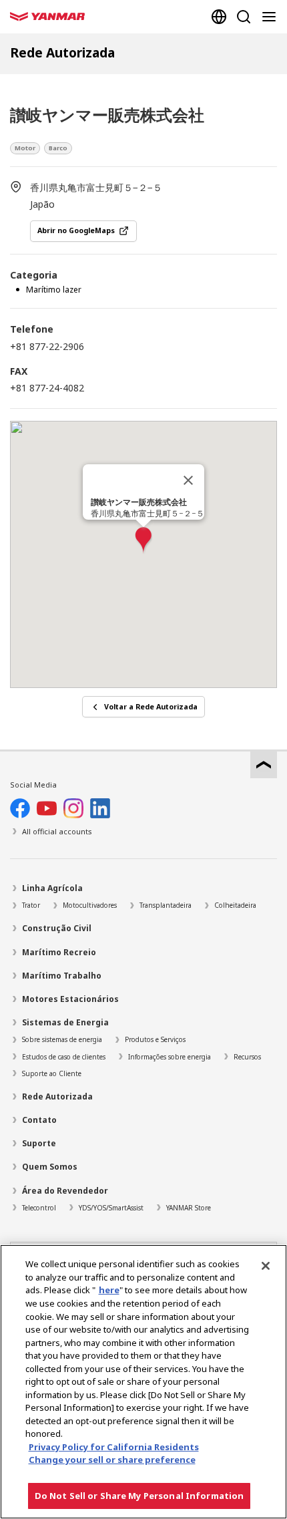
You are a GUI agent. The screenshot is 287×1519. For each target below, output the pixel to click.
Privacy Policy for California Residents (114, 1447)
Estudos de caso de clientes (63, 1056)
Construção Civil (56, 928)
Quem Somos (49, 1166)
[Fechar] (188, 480)
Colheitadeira (235, 905)
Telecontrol (39, 1207)
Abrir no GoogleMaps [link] (76, 230)
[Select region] (219, 17)
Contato (39, 1120)
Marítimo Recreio (59, 952)
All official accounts (57, 831)
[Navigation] (271, 17)
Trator (31, 905)
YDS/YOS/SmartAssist (111, 1207)
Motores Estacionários (70, 999)
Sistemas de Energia (65, 1022)
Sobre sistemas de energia (62, 1039)
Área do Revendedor (65, 1190)
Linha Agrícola (52, 888)
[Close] (265, 1266)
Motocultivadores (90, 905)
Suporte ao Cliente (51, 1073)
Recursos (247, 1056)
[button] (143, 541)
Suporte (39, 1143)
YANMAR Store (188, 1207)
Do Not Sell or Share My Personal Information (139, 1496)
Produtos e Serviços (155, 1039)
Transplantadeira (165, 905)
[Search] (243, 17)
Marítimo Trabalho (61, 975)
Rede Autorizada (57, 1096)
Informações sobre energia (169, 1056)
